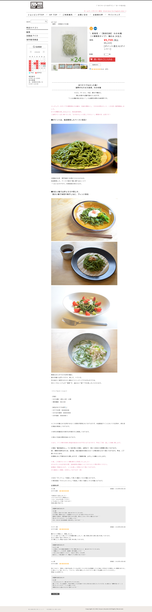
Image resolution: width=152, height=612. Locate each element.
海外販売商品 (32, 39)
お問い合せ (83, 14)
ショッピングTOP (36, 14)
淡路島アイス (32, 35)
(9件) (106, 69)
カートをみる (121, 5)
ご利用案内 (68, 14)
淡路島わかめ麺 (63, 24)
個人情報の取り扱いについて (36, 609)
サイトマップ (114, 14)
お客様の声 (98, 14)
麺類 (54, 24)
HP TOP (53, 14)
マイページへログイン (106, 5)
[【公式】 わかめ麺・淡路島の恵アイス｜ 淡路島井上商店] (36, 8)
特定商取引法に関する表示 (54, 609)
